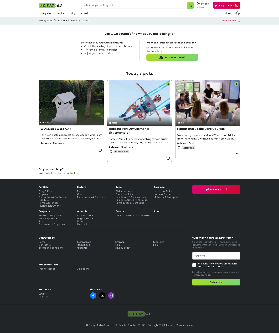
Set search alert (174, 57)
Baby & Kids (45, 191)
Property (44, 211)
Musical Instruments (50, 205)
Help (117, 245)
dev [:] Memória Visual (180, 325)
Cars (79, 194)
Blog (73, 13)
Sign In (228, 13)
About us (82, 247)
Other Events (61, 20)
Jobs (119, 187)
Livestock (82, 224)
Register (43, 296)
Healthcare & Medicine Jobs (131, 197)
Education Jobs (124, 194)
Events (50, 20)
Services (61, 13)
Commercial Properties (52, 224)
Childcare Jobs (124, 191)
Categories (45, 13)
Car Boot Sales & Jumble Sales (133, 215)
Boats (80, 191)
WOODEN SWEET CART (57, 129)
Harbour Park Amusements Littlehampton (129, 131)
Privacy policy (122, 247)
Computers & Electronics (53, 197)
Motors (81, 187)
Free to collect (47, 268)
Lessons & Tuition (163, 191)
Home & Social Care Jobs (130, 202)
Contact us (45, 245)
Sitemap (120, 242)
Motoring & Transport (166, 197)
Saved (84, 13)
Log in (42, 293)
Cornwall (74, 20)
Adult (157, 211)
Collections (83, 268)
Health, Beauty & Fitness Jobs (132, 200)
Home (42, 20)
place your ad (224, 5)
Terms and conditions (51, 247)
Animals (82, 211)
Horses (81, 221)
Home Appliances (48, 202)
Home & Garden (163, 194)
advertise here (229, 20)
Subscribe (216, 282)
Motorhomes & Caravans (91, 197)
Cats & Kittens (85, 215)
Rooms (42, 221)
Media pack (83, 245)
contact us (72, 173)
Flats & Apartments (50, 218)
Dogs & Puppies (86, 218)
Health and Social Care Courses (201, 129)
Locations (158, 242)
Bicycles (43, 194)
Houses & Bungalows (50, 215)
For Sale (44, 187)
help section (55, 173)
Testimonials (84, 242)
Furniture (44, 200)
